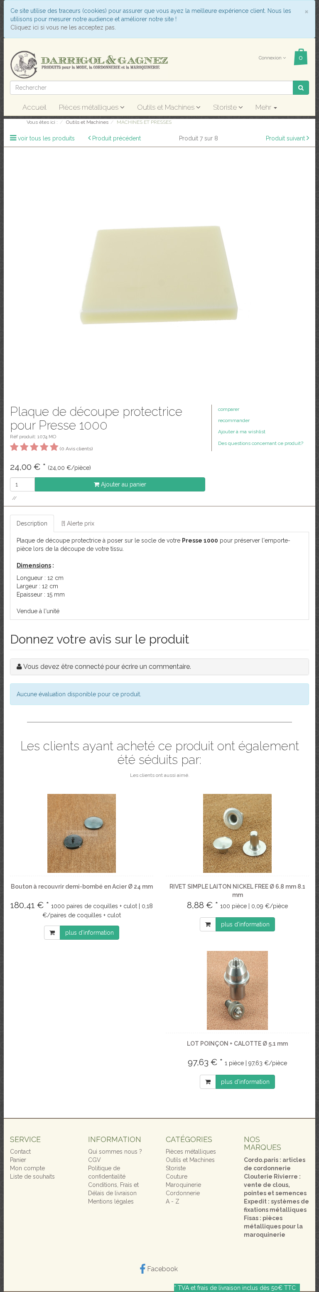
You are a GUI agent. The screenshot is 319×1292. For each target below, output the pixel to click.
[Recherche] (301, 88)
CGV (94, 1160)
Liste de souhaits (32, 1176)
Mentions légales (111, 1201)
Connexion (271, 58)
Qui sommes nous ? (115, 1151)
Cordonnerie (183, 1193)
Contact (20, 1151)
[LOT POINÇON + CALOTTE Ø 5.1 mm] (237, 990)
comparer (228, 409)
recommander (234, 420)
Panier (18, 1160)
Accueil (34, 107)
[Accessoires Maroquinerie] (89, 64)
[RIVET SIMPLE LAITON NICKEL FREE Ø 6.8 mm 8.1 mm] (237, 833)
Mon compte (27, 1168)
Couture (176, 1176)
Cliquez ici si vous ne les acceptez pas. (63, 27)
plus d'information (89, 932)
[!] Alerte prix (77, 523)
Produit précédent (116, 138)
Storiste (225, 107)
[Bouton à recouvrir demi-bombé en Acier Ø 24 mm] (81, 833)
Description (32, 523)
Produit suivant (285, 138)
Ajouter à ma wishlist (241, 432)
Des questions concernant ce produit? (260, 443)
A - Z (172, 1201)
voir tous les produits (46, 138)
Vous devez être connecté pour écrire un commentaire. (107, 667)
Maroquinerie (183, 1184)
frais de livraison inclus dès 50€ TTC (246, 1288)
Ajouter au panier (122, 484)
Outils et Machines (166, 107)
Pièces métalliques (89, 107)
